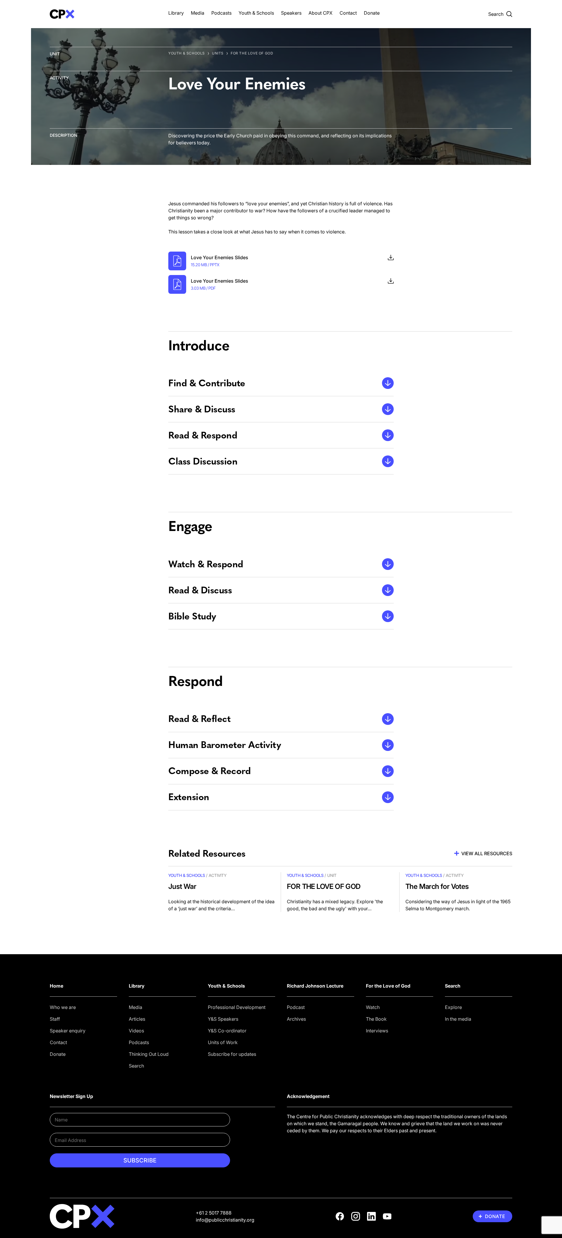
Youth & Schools (256, 13)
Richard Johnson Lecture (315, 986)
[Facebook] (339, 1216)
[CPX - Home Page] (103, 14)
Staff (55, 1019)
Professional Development (236, 1007)
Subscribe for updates (232, 1054)
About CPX (321, 13)
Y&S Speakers (223, 1019)
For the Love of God (388, 986)
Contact (348, 13)
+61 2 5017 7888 (214, 1213)
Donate (372, 13)
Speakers (291, 13)
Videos (136, 1031)
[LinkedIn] (371, 1216)
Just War (182, 886)
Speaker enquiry (67, 1031)
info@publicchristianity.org (225, 1220)
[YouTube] (387, 1216)
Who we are (63, 1007)
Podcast (296, 1007)
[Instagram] (355, 1216)
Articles (137, 1019)
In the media (458, 1019)
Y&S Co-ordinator (227, 1031)
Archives (296, 1019)
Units (218, 53)
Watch (373, 1007)
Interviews (377, 1031)
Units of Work (223, 1042)
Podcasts (221, 13)
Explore (453, 1007)
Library (176, 13)
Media (197, 13)
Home (56, 986)
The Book (376, 1019)
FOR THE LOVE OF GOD (252, 53)
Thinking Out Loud (149, 1054)
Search (136, 1066)
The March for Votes (437, 886)
